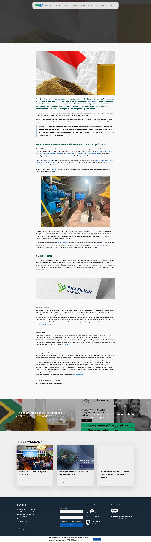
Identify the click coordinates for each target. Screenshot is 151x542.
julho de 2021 (55, 169)
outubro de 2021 (98, 245)
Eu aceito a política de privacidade (71, 521)
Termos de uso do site (23, 526)
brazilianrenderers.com (46, 324)
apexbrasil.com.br (78, 374)
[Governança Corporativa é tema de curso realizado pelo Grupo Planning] (113, 415)
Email (61, 515)
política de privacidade (76, 540)
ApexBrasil (92, 101)
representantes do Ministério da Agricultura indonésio (83, 154)
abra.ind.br (64, 344)
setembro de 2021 (63, 243)
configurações (70, 539)
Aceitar (97, 539)
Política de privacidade (24, 529)
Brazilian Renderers (51, 99)
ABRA (111, 99)
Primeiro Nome (64, 509)
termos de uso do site (61, 540)
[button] (116, 5)
